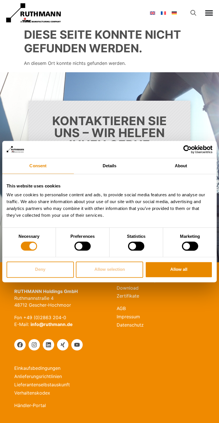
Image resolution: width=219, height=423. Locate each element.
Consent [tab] (37, 165)
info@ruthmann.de (52, 324)
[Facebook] (20, 344)
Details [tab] (110, 165)
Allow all (178, 269)
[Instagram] (34, 344)
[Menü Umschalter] (209, 13)
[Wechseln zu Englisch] (152, 13)
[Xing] (62, 344)
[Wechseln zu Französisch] (163, 13)
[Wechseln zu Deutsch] (174, 13)
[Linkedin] (48, 344)
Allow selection (109, 269)
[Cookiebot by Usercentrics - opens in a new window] (187, 149)
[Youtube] (77, 344)
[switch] (82, 246)
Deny (40, 269)
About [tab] (181, 165)
